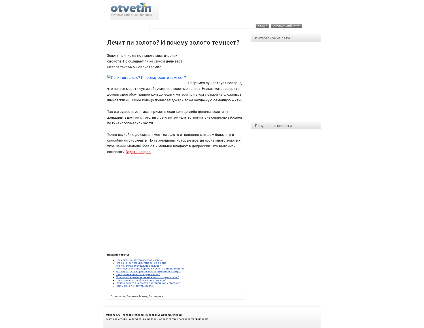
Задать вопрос (138, 152)
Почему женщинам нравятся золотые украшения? (147, 277)
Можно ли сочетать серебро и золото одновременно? (150, 268)
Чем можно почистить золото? (135, 285)
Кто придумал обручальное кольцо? (138, 265)
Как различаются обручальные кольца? (141, 280)
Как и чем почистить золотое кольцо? (139, 260)
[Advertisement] (214, 63)
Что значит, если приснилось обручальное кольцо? (148, 271)
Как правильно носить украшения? (138, 274)
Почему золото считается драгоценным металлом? (148, 283)
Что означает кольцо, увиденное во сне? (142, 263)
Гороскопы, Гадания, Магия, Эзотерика (136, 296)
